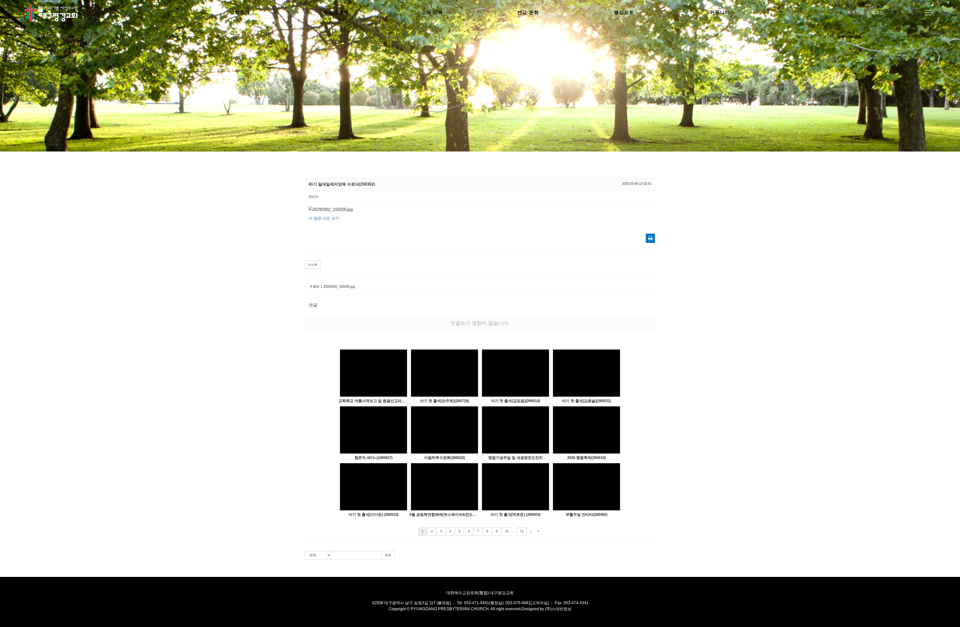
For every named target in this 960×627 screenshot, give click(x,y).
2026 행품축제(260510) (586, 457)
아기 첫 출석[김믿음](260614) (515, 401)
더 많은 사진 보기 (324, 218)
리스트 (312, 264)
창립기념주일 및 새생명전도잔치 (515, 457)
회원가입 (856, 12)
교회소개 (240, 12)
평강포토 (624, 12)
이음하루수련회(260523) (444, 457)
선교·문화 (528, 12)
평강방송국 (336, 12)
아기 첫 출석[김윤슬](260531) (586, 401)
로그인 (877, 12)
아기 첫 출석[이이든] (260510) (373, 514)
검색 (388, 555)
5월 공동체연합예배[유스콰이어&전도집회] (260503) (445, 514)
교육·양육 (432, 12)
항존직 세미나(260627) (373, 457)
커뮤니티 (720, 12)
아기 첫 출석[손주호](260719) (444, 401)
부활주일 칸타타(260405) (587, 514)
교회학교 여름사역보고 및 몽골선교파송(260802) (373, 401)
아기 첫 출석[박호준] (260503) (515, 514)
